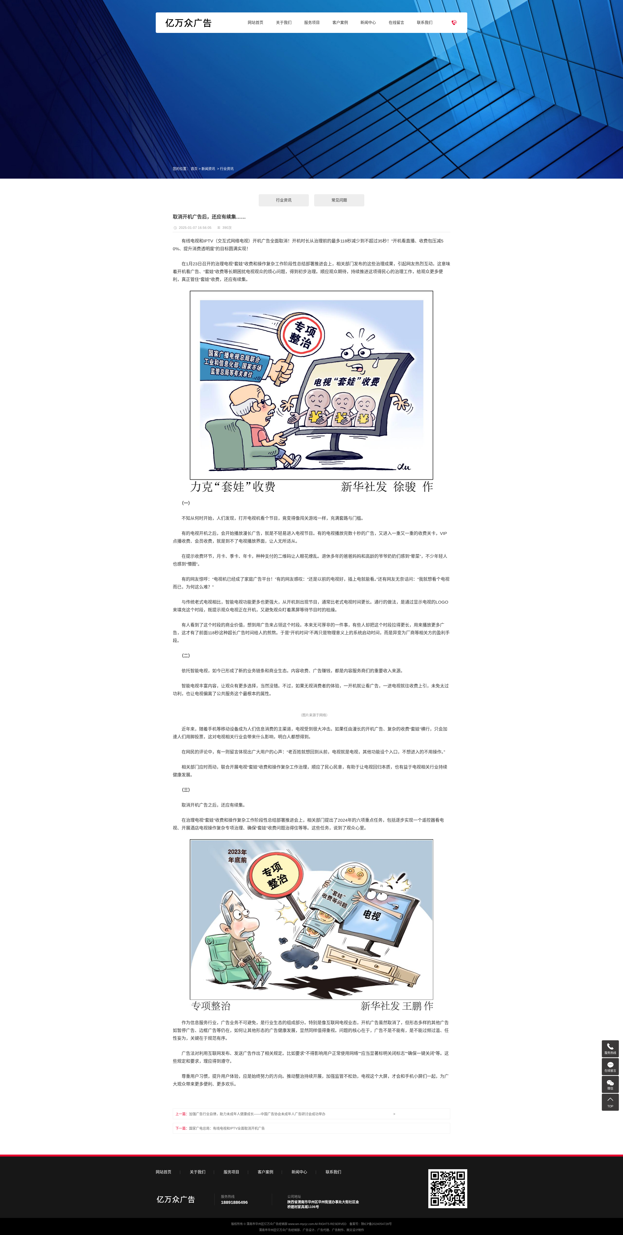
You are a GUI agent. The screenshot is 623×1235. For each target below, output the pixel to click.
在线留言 (396, 22)
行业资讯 (227, 169)
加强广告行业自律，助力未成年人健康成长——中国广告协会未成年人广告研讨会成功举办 (257, 1114)
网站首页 (255, 22)
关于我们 (284, 22)
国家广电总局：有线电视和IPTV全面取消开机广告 (227, 1128)
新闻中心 (368, 22)
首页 (194, 169)
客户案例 (340, 22)
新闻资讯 (208, 169)
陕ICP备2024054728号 (376, 1224)
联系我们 (424, 22)
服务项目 (312, 22)
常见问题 (339, 200)
